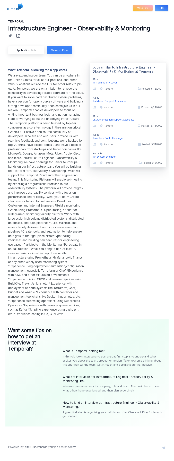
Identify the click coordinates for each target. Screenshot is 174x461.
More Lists (143, 7)
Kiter (161, 7)
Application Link (26, 50)
